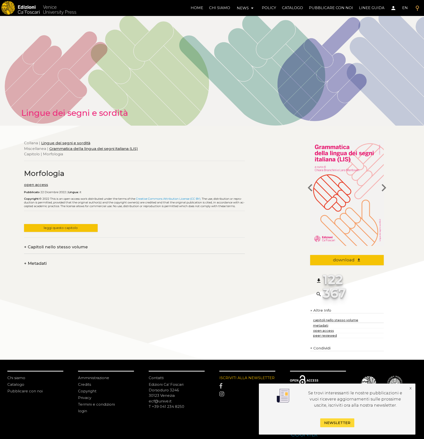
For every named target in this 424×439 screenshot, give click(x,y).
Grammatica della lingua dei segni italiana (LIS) (93, 148)
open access (36, 184)
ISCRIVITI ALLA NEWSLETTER (247, 377)
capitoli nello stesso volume (335, 320)
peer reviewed (325, 335)
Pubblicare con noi (25, 391)
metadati (320, 325)
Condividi (320, 348)
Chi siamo (16, 377)
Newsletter (337, 423)
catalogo (292, 7)
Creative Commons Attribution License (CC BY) (168, 198)
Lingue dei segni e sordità (65, 143)
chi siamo (219, 7)
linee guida (371, 7)
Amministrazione (93, 377)
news (246, 8)
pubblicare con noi (331, 7)
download (347, 259)
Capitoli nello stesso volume (56, 247)
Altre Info (320, 310)
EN (405, 7)
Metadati (35, 263)
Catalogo (15, 384)
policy (269, 7)
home (197, 7)
